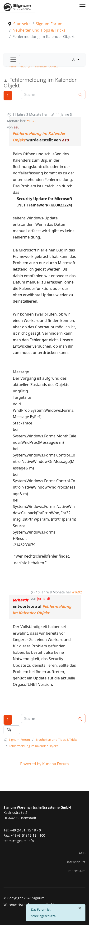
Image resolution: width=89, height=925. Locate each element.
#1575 (31, 121)
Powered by (30, 763)
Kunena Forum (55, 763)
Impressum (76, 870)
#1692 (77, 592)
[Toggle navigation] (13, 59)
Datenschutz (75, 862)
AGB (82, 853)
